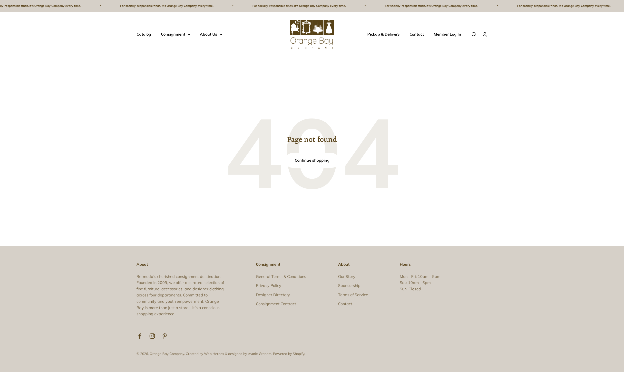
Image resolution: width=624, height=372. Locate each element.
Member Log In (447, 34)
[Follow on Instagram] (152, 336)
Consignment (173, 34)
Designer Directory (273, 294)
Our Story (346, 276)
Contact (417, 34)
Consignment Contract (276, 303)
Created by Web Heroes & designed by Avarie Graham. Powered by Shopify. (245, 354)
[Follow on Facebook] (139, 336)
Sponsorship (349, 285)
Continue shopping (312, 160)
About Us (208, 34)
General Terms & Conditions (281, 276)
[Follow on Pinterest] (164, 336)
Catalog (143, 34)
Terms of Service (353, 294)
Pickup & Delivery (383, 34)
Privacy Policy (268, 285)
